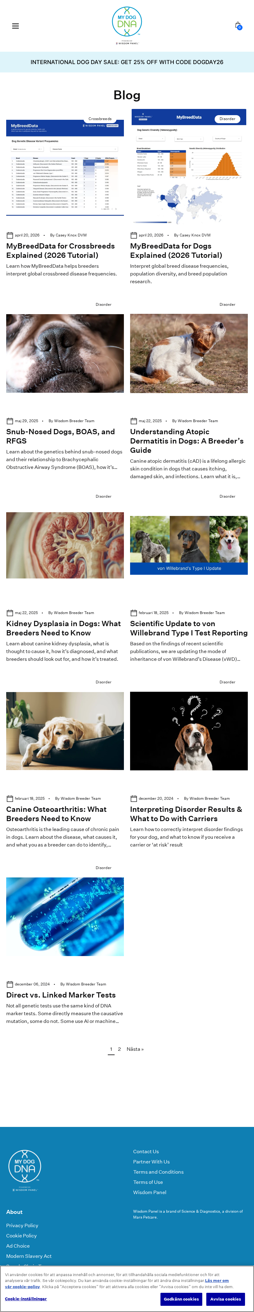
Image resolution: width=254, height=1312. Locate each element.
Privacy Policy (22, 1225)
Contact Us (146, 1151)
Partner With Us (151, 1162)
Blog (127, 94)
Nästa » (135, 1049)
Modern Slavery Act (29, 1256)
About (14, 1212)
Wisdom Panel (149, 1192)
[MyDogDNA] (127, 26)
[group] (127, 62)
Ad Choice (18, 1246)
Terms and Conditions (158, 1172)
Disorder (227, 118)
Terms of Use (148, 1182)
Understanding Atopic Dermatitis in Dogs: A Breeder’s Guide (187, 440)
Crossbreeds (100, 118)
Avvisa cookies (225, 1299)
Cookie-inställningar (26, 1298)
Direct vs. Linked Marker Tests (61, 994)
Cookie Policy (21, 1236)
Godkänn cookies (181, 1299)
